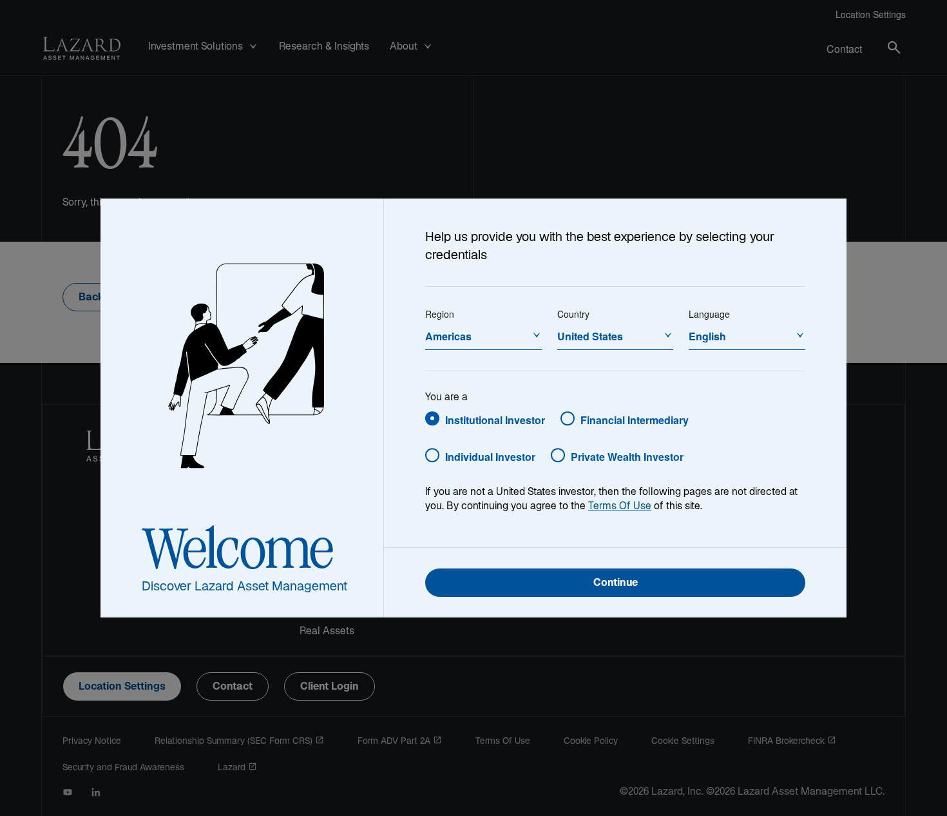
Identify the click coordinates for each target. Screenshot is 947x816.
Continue (615, 583)
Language (709, 313)
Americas (448, 336)
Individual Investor (490, 456)
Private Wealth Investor (627, 456)
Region (439, 313)
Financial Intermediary (634, 420)
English (707, 336)
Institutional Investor (495, 420)
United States (590, 336)
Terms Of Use (619, 506)
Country (573, 313)
